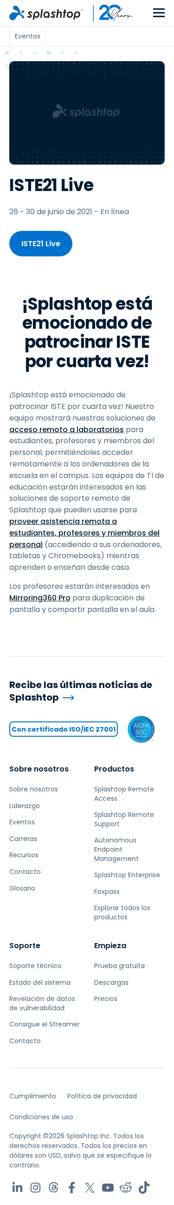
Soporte (24, 945)
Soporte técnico (35, 965)
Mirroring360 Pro (40, 598)
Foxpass (107, 891)
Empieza (110, 945)
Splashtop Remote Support (124, 819)
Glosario (22, 888)
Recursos (24, 855)
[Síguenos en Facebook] (72, 1187)
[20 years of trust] (108, 13)
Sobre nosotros (39, 769)
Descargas (111, 982)
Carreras (23, 838)
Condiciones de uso (41, 1117)
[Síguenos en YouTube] (108, 1187)
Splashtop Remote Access (124, 793)
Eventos (22, 822)
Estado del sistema (40, 982)
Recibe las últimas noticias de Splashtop (80, 691)
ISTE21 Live (40, 243)
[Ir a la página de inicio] (46, 13)
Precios (105, 998)
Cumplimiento (32, 1096)
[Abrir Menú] (159, 13)
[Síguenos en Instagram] (35, 1187)
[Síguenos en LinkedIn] (17, 1187)
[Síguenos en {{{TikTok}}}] (144, 1187)
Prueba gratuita (119, 965)
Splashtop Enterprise (127, 875)
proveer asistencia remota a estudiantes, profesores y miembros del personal (84, 533)
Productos (114, 769)
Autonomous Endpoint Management (116, 849)
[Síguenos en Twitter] (90, 1187)
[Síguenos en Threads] (53, 1187)
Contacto (25, 871)
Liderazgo (24, 805)
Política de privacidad (102, 1096)
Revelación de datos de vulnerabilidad (42, 1003)
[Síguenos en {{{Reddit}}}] (126, 1187)
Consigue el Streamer (44, 1024)
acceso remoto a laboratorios (66, 429)
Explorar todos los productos (122, 912)
